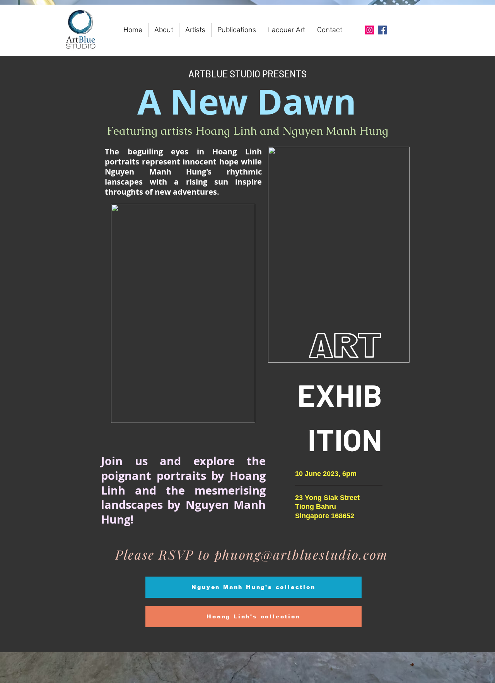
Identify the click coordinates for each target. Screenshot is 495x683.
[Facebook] (382, 30)
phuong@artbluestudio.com (301, 554)
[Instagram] (369, 30)
